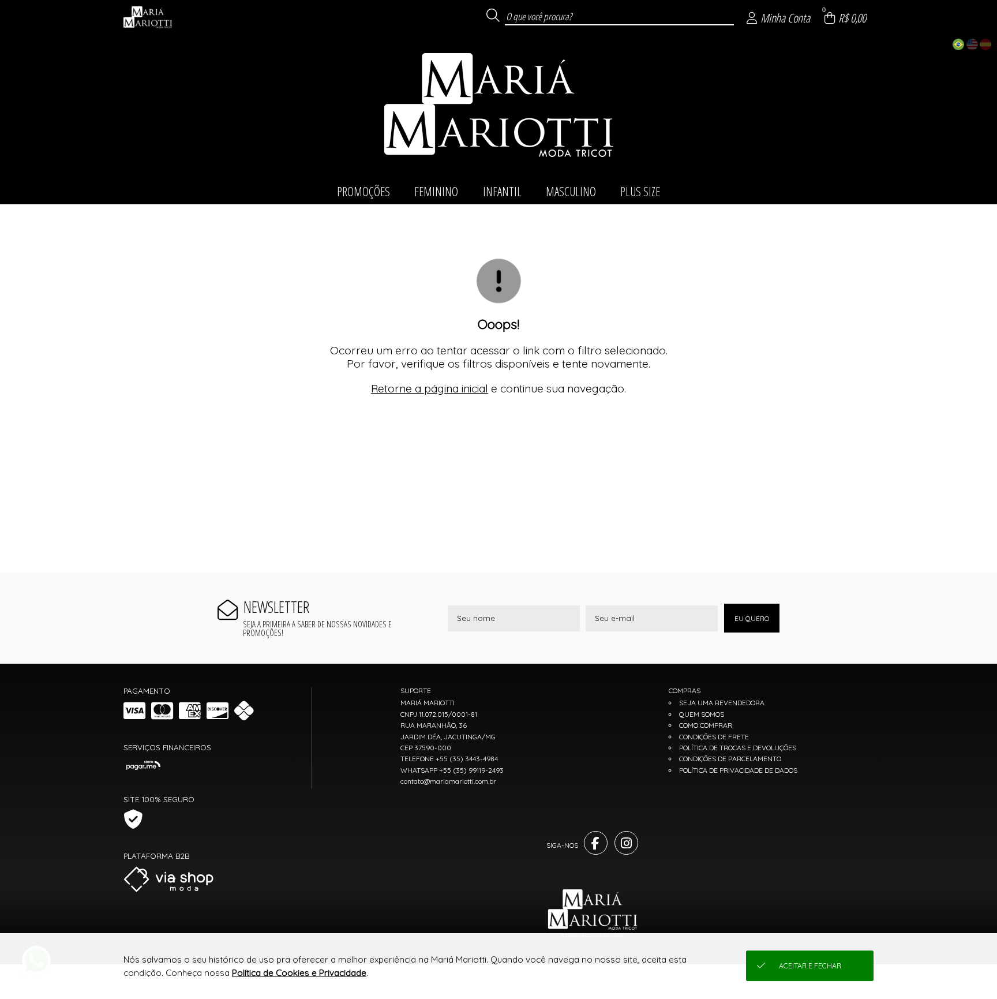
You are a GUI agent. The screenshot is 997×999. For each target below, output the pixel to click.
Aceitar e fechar (810, 965)
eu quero (751, 618)
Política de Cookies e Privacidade (299, 972)
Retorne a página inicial (429, 388)
